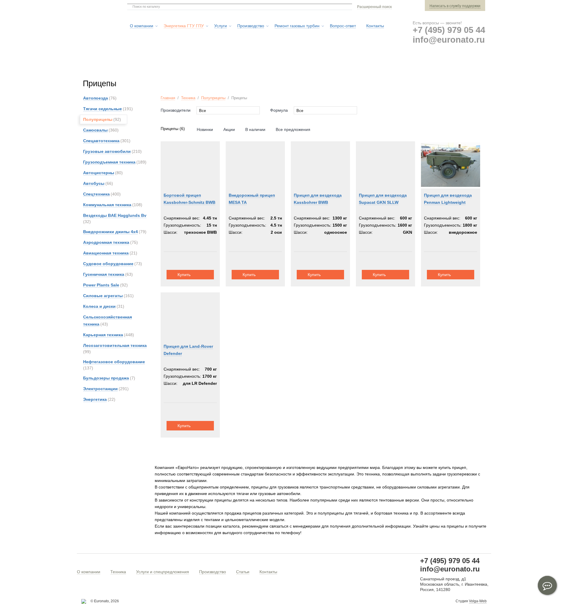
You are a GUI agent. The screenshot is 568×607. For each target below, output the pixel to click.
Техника (188, 98)
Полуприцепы (213, 98)
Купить (184, 274)
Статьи (242, 571)
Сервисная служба (338, 65)
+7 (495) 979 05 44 (449, 30)
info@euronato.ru (449, 39)
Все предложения (293, 129)
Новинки (205, 129)
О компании (88, 571)
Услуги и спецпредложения (162, 571)
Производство (212, 571)
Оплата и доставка (397, 65)
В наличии (255, 129)
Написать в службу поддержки (455, 6)
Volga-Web (478, 601)
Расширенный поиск (374, 7)
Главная (168, 98)
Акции (229, 129)
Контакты (268, 571)
